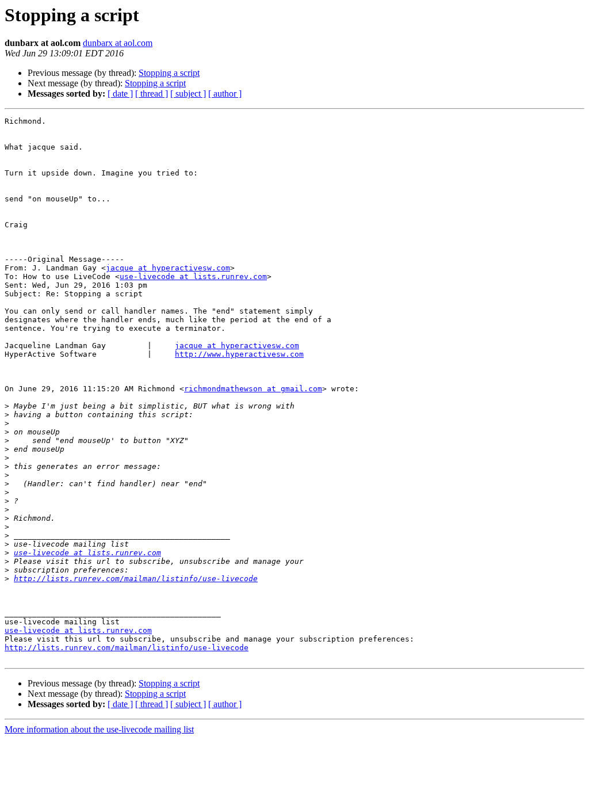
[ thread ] (151, 93)
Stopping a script (169, 73)
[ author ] (225, 93)
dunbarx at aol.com (117, 43)
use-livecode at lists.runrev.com (193, 276)
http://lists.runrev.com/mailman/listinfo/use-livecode (136, 578)
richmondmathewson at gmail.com (253, 388)
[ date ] (120, 93)
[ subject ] (188, 93)
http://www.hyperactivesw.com (239, 354)
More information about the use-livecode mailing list (99, 729)
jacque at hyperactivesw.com (168, 268)
